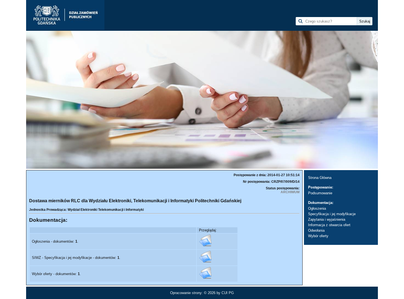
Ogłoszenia (317, 208)
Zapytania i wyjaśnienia (326, 219)
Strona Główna (319, 178)
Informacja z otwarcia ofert (329, 225)
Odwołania (316, 230)
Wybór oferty (318, 236)
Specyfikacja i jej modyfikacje (332, 214)
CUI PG (228, 293)
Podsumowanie (320, 193)
